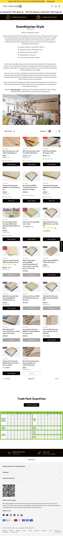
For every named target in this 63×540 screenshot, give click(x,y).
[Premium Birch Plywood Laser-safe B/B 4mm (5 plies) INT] (51, 320)
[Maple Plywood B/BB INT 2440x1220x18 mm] (51, 251)
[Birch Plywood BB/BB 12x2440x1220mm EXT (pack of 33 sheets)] (31, 176)
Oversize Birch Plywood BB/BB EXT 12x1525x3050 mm (51, 187)
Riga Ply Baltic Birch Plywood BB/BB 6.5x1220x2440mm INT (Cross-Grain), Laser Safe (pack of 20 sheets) (30, 264)
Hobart (30, 530)
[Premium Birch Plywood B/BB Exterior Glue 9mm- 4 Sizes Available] (11, 352)
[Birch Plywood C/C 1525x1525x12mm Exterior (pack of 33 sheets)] (11, 320)
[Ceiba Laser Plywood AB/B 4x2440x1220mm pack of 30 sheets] (31, 287)
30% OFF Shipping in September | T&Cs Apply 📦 (42, 12)
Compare (43, 131)
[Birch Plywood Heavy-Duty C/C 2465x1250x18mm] (31, 142)
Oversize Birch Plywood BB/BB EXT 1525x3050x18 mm (11, 187)
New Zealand (14, 532)
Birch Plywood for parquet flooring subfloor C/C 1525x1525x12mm (31, 363)
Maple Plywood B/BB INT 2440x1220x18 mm (50, 261)
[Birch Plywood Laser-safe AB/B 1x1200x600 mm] (11, 142)
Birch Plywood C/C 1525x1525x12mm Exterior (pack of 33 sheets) (11, 331)
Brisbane (11, 530)
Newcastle (44, 530)
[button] (56, 6)
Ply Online (12, 528)
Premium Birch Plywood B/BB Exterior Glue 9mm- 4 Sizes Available (11, 363)
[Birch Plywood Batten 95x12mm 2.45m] (51, 142)
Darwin (24, 530)
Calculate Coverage (31, 405)
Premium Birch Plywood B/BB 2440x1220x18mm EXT (50, 298)
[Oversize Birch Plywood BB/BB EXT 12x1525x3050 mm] (51, 176)
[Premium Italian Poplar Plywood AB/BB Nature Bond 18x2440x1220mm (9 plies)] (11, 213)
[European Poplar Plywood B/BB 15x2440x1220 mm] (11, 251)
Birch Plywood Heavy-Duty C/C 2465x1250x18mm (31, 152)
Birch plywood (15, 89)
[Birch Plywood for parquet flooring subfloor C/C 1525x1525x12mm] (31, 352)
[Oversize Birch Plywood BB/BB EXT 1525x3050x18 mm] (11, 176)
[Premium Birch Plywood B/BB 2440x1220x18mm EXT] (51, 287)
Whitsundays (6, 532)
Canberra (18, 530)
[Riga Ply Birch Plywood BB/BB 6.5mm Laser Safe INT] (51, 213)
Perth (50, 530)
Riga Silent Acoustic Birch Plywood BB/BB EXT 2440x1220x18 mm (11, 298)
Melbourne (36, 530)
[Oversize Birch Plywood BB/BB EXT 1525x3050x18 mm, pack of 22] (31, 320)
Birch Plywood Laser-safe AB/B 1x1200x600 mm (11, 152)
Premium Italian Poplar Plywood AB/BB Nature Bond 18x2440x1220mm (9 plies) (11, 225)
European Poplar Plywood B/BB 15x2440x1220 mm (11, 261)
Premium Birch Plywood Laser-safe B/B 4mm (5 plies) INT (50, 331)
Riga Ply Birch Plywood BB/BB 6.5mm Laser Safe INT (50, 224)
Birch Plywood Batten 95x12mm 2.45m (49, 152)
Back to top (31, 459)
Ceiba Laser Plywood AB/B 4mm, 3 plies (31, 223)
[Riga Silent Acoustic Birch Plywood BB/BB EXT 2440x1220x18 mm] (11, 287)
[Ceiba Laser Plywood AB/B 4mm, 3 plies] (31, 213)
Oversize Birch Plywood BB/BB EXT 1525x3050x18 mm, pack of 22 (31, 331)
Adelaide (5, 530)
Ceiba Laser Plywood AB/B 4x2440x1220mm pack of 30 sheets (31, 298)
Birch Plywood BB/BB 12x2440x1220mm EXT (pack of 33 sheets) (30, 187)
